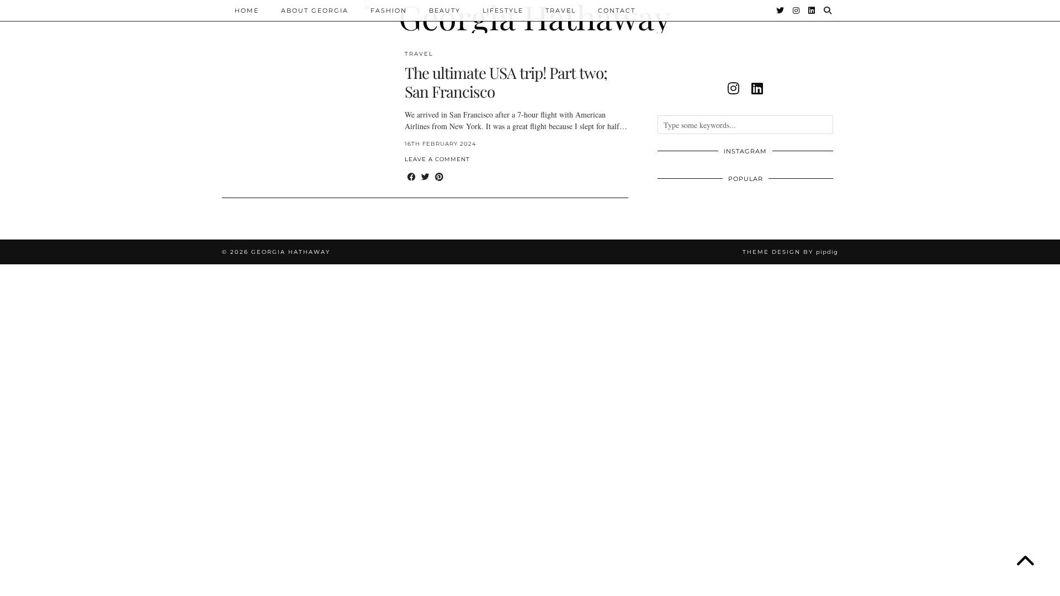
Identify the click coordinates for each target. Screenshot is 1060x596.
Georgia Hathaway (290, 252)
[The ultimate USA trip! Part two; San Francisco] (307, 117)
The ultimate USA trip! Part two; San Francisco (506, 82)
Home (247, 10)
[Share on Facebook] (411, 177)
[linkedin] (757, 88)
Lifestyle (503, 10)
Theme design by (790, 252)
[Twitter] (780, 10)
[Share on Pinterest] (439, 177)
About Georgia (314, 10)
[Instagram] (797, 10)
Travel (560, 10)
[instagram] (733, 88)
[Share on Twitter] (425, 177)
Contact (616, 10)
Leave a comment (437, 159)
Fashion (388, 10)
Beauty (444, 10)
